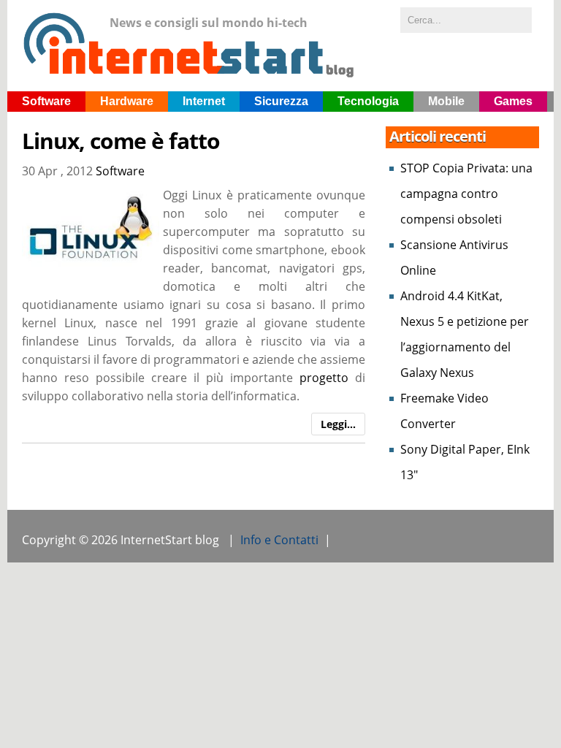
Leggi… (338, 424)
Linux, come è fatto (121, 141)
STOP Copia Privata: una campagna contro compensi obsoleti (466, 193)
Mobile (446, 101)
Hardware (126, 101)
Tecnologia (368, 101)
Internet (204, 101)
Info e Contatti (279, 540)
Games (513, 101)
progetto (323, 378)
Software (46, 101)
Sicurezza (281, 101)
